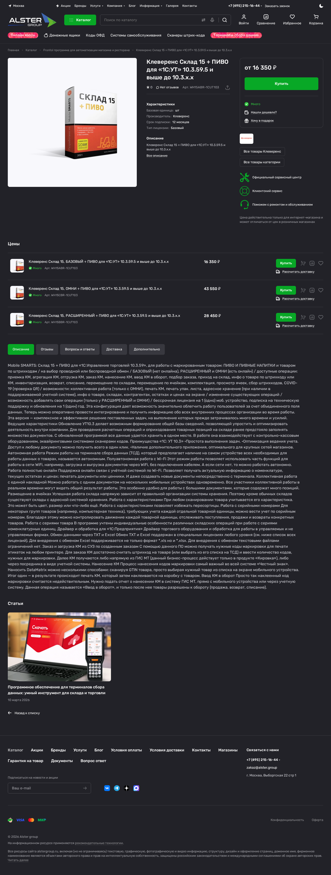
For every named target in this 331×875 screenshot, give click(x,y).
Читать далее (18, 860)
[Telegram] (117, 788)
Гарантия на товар (25, 760)
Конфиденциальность (287, 820)
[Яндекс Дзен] (126, 788)
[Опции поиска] (202, 20)
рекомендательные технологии (99, 843)
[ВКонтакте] (107, 788)
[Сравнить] (312, 263)
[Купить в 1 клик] (303, 263)
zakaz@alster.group (262, 768)
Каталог (15, 750)
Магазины (228, 750)
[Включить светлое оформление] (321, 6)
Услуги (80, 750)
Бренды (58, 750)
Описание (21, 349)
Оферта (317, 820)
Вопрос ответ (93, 760)
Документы (62, 760)
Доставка (114, 349)
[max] (136, 788)
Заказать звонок (277, 6)
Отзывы (47, 349)
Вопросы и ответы (80, 349)
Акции (37, 750)
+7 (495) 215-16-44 (244, 6)
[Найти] (225, 20)
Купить (286, 263)
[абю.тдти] (72, 122)
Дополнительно (147, 349)
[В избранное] (320, 263)
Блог (98, 750)
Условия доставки (167, 750)
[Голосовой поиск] (213, 20)
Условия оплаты (126, 750)
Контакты (201, 750)
